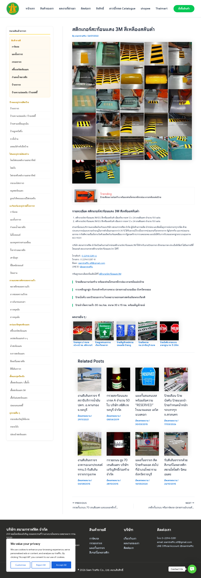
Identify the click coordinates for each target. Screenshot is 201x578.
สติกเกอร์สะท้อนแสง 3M (110, 273)
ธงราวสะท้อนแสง (17, 353)
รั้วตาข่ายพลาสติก (17, 250)
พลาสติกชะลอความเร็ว (19, 286)
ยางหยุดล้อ (15, 309)
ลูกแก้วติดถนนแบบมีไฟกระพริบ (23, 198)
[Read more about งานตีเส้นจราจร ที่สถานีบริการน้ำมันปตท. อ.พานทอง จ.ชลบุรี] (89, 379)
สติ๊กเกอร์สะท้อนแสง (20, 69)
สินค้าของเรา (47, 8)
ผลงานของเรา (131, 543)
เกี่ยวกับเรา (130, 538)
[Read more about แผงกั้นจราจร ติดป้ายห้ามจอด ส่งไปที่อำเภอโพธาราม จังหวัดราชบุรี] (147, 443)
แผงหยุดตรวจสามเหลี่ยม (20, 242)
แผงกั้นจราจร (17, 54)
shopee (145, 8)
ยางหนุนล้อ (15, 317)
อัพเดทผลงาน (84, 415)
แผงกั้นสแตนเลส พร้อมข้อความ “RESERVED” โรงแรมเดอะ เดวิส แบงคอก (146, 405)
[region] (40, 555)
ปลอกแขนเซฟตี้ (16, 405)
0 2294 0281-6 (89, 255)
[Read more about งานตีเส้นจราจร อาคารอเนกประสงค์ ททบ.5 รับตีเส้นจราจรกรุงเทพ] (89, 443)
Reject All (41, 565)
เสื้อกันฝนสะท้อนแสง (18, 397)
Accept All (61, 565)
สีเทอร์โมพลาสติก (17, 361)
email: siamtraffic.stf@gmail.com (174, 542)
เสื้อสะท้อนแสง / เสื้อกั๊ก (19, 382)
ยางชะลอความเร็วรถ (18, 294)
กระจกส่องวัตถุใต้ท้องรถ (20, 419)
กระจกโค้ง (14, 426)
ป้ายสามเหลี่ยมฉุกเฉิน (19, 123)
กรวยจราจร (16, 62)
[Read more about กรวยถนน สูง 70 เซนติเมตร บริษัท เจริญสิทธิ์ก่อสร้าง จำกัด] (118, 443)
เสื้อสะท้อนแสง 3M (18, 390)
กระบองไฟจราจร (17, 183)
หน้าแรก (30, 8)
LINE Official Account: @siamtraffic (175, 546)
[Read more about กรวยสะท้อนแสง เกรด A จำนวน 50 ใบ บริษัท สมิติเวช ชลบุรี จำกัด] (118, 379)
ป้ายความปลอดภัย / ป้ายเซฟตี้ (24, 92)
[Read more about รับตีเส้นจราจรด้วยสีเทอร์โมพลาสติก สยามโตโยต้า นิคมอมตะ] (176, 443)
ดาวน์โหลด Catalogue (122, 8)
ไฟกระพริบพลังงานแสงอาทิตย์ (22, 175)
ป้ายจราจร (16, 84)
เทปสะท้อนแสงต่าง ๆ (19, 338)
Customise (20, 565)
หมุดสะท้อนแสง (16, 190)
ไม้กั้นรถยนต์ (15, 234)
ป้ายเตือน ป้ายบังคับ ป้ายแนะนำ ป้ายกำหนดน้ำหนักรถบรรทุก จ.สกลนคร (176, 405)
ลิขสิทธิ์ (100, 8)
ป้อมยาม (13, 273)
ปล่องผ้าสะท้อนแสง (18, 434)
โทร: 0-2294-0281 (166, 538)
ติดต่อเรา (86, 8)
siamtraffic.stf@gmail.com (91, 263)
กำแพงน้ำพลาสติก (19, 77)
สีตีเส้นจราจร (15, 368)
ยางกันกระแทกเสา (17, 301)
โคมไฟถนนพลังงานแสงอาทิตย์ (22, 160)
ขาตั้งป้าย (14, 139)
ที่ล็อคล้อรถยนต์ (16, 265)
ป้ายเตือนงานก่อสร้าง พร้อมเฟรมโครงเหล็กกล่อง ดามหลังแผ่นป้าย (130, 197)
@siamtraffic (86, 266)
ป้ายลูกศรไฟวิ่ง (16, 131)
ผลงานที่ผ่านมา (67, 8)
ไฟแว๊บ (13, 168)
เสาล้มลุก (14, 257)
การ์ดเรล (15, 46)
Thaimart (161, 8)
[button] (184, 9)
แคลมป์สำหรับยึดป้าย (19, 146)
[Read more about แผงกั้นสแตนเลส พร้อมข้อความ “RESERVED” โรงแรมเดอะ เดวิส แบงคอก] (147, 379)
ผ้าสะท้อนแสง (16, 346)
